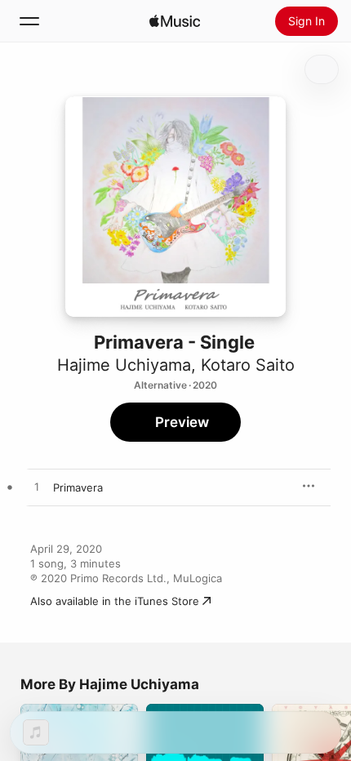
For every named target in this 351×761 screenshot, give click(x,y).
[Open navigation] (29, 21)
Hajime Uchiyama (124, 365)
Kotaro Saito (248, 365)
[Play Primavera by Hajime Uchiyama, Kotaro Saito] (36, 487)
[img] (174, 21)
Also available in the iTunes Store (114, 600)
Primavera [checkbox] (78, 487)
